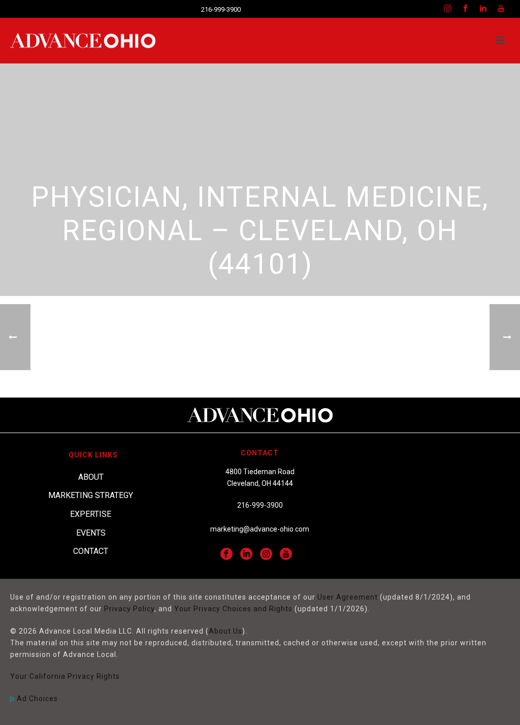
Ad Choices (36, 699)
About (91, 477)
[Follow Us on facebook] (226, 554)
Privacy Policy (129, 609)
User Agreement (347, 597)
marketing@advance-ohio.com (259, 529)
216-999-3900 (221, 9)
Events (91, 533)
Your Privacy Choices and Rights (233, 609)
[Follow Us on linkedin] (246, 554)
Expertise (90, 514)
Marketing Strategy (90, 495)
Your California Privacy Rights (65, 676)
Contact (90, 551)
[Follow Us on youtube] (286, 554)
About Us (225, 631)
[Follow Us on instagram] (266, 554)
